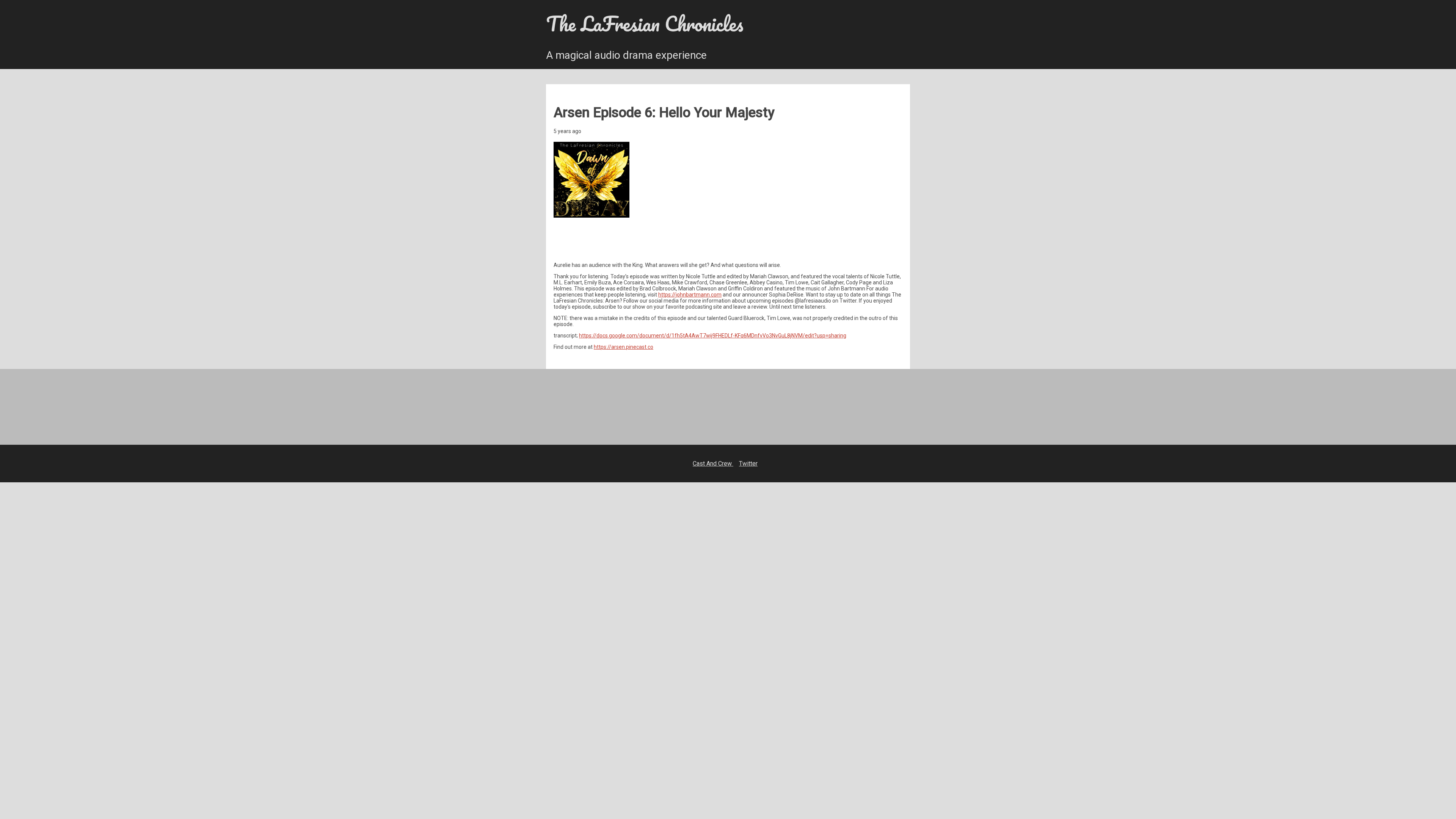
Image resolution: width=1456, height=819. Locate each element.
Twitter (748, 463)
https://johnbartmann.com (690, 295)
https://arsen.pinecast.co (623, 347)
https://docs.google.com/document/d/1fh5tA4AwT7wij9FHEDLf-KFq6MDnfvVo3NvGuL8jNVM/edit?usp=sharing (712, 336)
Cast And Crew (713, 463)
